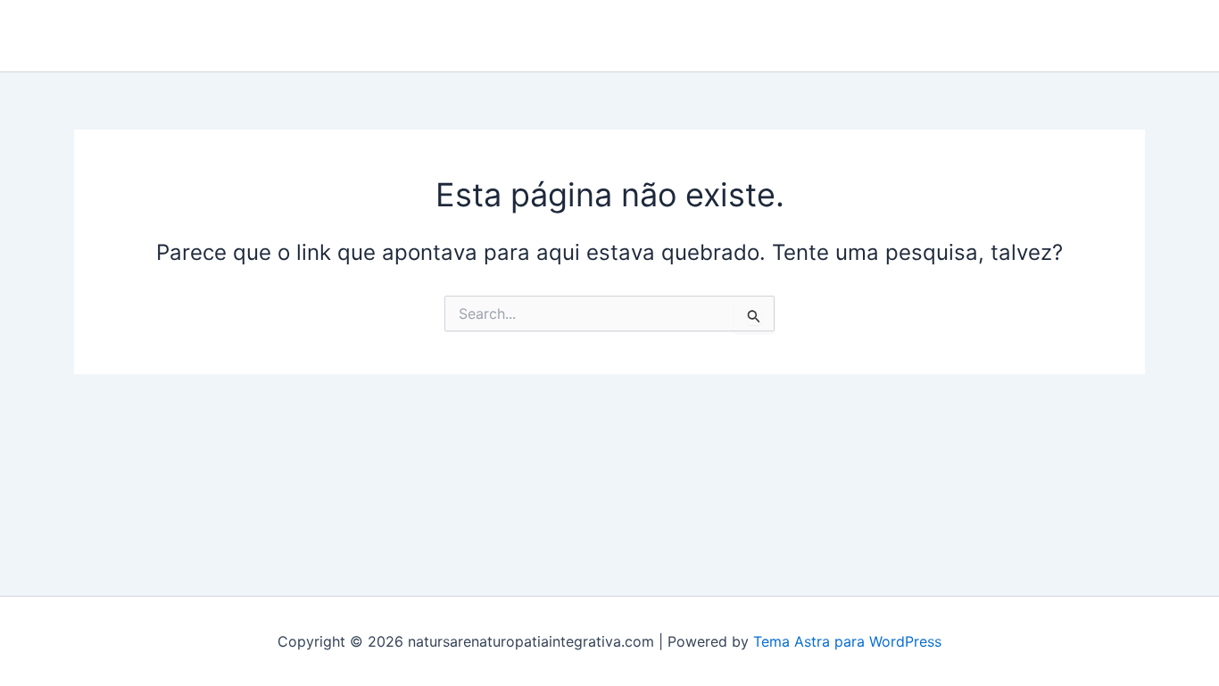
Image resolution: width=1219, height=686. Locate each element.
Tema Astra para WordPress (847, 641)
